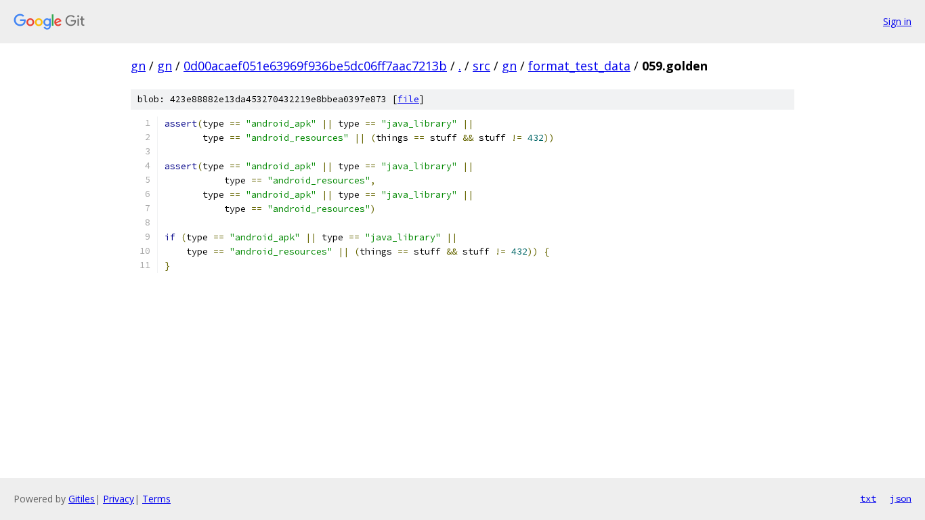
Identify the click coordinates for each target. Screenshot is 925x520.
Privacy (118, 498)
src (481, 66)
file (408, 99)
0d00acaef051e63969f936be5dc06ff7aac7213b (315, 66)
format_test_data (579, 66)
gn (138, 66)
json (900, 498)
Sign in (897, 21)
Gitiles (81, 498)
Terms (156, 498)
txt (868, 498)
